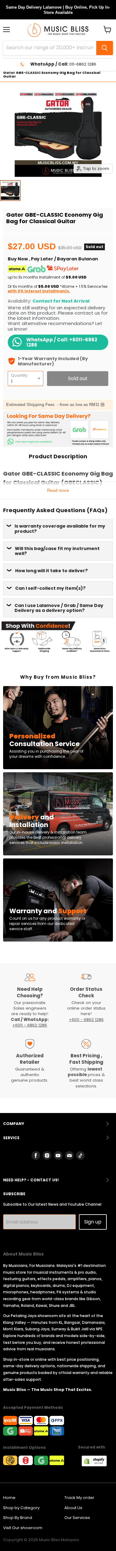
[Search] (104, 48)
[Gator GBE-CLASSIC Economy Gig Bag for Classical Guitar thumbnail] (10, 190)
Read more (58, 490)
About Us (73, 1508)
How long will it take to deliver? (51, 571)
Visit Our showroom (22, 1528)
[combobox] (49, 48)
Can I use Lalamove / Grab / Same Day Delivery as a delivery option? (59, 607)
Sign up (92, 1221)
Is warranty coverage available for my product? (60, 528)
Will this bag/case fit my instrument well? (57, 551)
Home (9, 1498)
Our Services (77, 1518)
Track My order (79, 1498)
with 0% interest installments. (39, 291)
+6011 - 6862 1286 (29, 1025)
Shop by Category (21, 1508)
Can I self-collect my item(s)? (50, 588)
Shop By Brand (17, 1518)
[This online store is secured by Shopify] (97, 1465)
